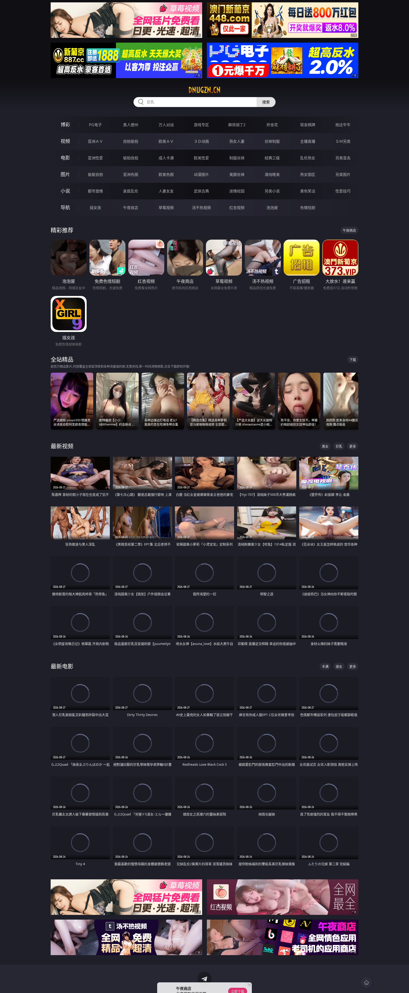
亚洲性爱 (95, 158)
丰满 (325, 666)
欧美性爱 (201, 158)
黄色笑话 (307, 191)
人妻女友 (166, 191)
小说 (65, 191)
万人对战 (166, 124)
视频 (65, 141)
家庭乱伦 (130, 191)
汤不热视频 (201, 207)
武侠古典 (201, 191)
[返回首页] (366, 982)
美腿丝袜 (237, 174)
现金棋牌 (307, 124)
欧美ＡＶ (166, 141)
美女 (325, 446)
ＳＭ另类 (343, 141)
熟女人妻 (237, 141)
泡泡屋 (272, 207)
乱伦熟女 (307, 158)
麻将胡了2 (236, 124)
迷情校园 (237, 191)
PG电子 (95, 124)
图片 (65, 174)
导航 (65, 207)
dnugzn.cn (204, 90)
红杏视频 (237, 207)
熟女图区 (307, 174)
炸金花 (272, 124)
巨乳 (339, 446)
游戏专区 (201, 124)
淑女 (339, 666)
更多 (352, 446)
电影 (65, 158)
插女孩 (95, 207)
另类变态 (343, 158)
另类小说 (272, 191)
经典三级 (272, 158)
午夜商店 (130, 207)
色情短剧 (307, 207)
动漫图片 (201, 174)
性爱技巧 (343, 191)
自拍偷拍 (130, 141)
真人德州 (130, 124)
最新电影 (62, 666)
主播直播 (307, 141)
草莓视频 (166, 207)
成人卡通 (166, 158)
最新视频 (62, 446)
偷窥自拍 (95, 174)
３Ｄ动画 (201, 141)
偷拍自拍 (130, 158)
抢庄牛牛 (343, 124)
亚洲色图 (130, 174)
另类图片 (343, 174)
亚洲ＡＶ (95, 141)
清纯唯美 (272, 174)
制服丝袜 (237, 158)
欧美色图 (166, 174)
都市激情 (95, 191)
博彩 (65, 124)
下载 (352, 359)
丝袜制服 (272, 141)
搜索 (266, 102)
